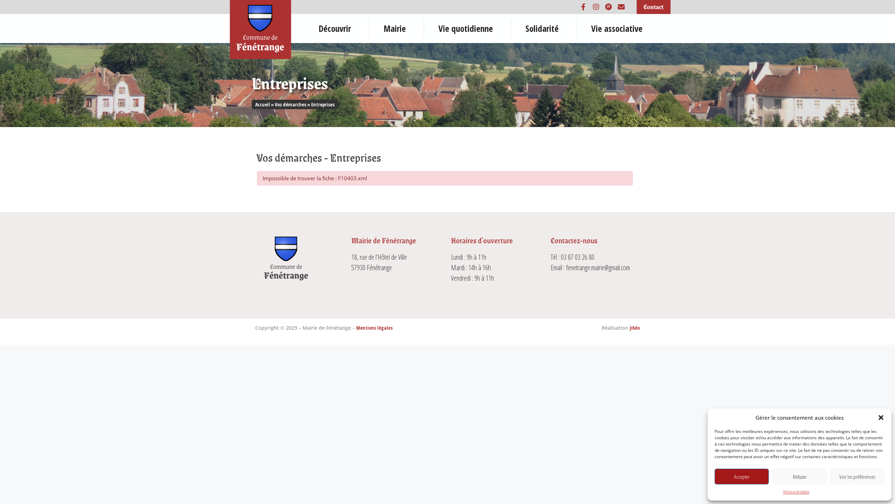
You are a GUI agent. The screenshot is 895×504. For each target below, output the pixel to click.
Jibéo (635, 327)
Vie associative (617, 28)
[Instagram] (596, 7)
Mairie (395, 28)
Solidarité (542, 28)
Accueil (262, 104)
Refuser (800, 476)
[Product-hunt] (608, 7)
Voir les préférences (857, 476)
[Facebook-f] (583, 7)
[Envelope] (621, 7)
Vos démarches (290, 104)
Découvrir (334, 28)
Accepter (742, 476)
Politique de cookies (796, 492)
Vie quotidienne (465, 28)
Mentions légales (374, 327)
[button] (881, 417)
